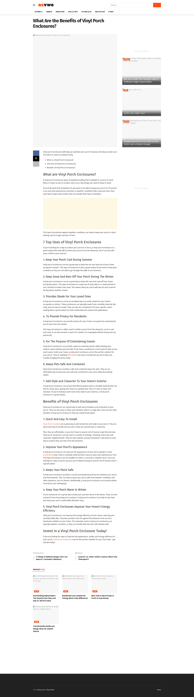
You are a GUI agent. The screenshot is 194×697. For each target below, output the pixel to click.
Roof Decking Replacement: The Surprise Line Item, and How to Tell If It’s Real (44, 598)
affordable (72, 355)
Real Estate (73, 12)
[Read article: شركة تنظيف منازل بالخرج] (141, 102)
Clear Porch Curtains (51, 424)
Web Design (100, 12)
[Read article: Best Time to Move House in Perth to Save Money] (104, 584)
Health (126, 121)
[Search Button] (157, 5)
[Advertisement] (80, 213)
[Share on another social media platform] (36, 164)
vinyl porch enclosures (62, 539)
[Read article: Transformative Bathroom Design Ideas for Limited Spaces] (46, 614)
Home (36, 591)
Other (110, 12)
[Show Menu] (34, 5)
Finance (49, 12)
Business (38, 12)
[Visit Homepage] (46, 5)
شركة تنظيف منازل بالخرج (134, 113)
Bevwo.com (41, 690)
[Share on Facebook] (36, 153)
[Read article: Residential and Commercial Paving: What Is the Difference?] (75, 584)
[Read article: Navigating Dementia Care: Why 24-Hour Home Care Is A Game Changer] (141, 133)
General (126, 59)
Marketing (60, 12)
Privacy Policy (50, 690)
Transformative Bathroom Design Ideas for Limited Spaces (44, 628)
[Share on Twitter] (36, 158)
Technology (86, 12)
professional (48, 455)
